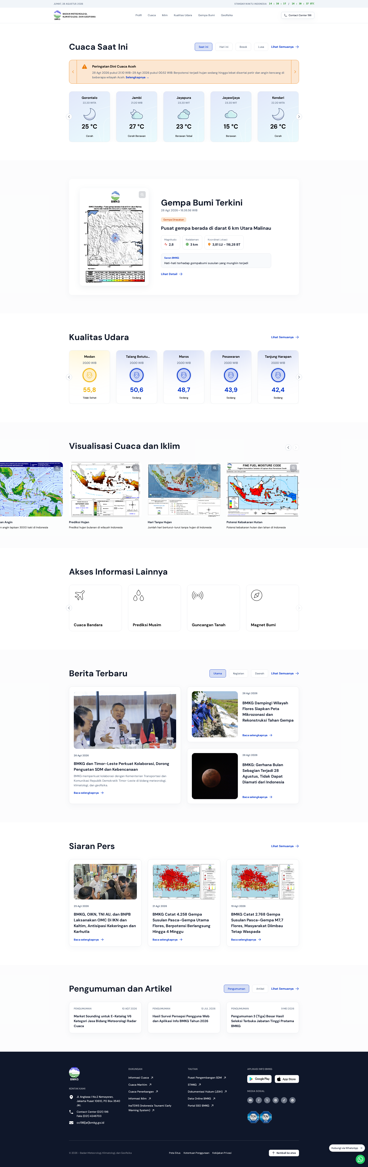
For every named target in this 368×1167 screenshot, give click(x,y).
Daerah (259, 673)
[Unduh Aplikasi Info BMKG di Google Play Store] (259, 1079)
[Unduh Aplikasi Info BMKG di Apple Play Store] (287, 1079)
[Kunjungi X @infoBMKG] (267, 1100)
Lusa (261, 47)
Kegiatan (238, 673)
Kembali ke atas (286, 1153)
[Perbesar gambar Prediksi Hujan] (135, 467)
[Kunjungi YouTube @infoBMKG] (250, 1100)
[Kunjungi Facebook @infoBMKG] (259, 1100)
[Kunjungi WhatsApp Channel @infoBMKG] (292, 1100)
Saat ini (203, 47)
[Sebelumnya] (69, 117)
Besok (243, 47)
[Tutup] (361, 1149)
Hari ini (223, 47)
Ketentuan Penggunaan (196, 1153)
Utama (218, 673)
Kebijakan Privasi (222, 1153)
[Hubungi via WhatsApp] (360, 1159)
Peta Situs (175, 1153)
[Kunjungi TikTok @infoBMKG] (284, 1100)
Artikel (260, 988)
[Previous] (73, 71)
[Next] (295, 71)
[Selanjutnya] (299, 117)
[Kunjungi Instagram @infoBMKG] (276, 1100)
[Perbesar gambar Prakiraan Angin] (57, 467)
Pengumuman (236, 988)
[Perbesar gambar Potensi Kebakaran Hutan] (293, 467)
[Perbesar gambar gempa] (142, 194)
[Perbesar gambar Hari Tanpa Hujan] (214, 467)
